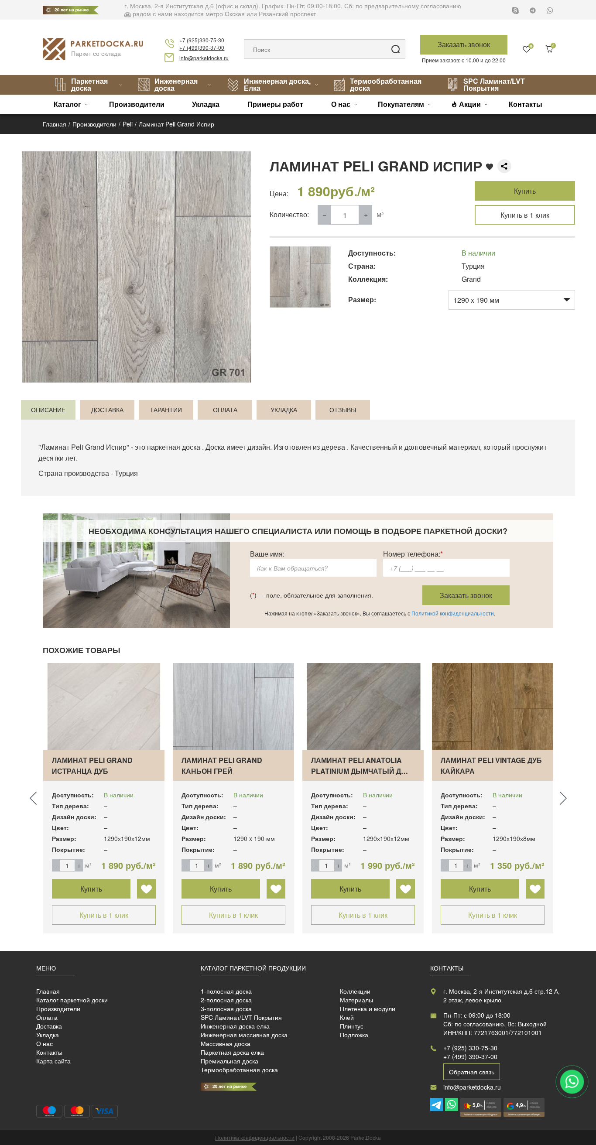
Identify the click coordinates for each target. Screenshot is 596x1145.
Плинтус (351, 1026)
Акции (470, 104)
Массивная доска (225, 1043)
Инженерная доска (176, 84)
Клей (347, 1017)
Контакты (525, 104)
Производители (136, 104)
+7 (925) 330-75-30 (470, 1047)
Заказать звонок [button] (464, 44)
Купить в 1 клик (524, 215)
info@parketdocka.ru (204, 58)
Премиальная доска (229, 1060)
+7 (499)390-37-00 (201, 47)
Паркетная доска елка (232, 1052)
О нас (340, 104)
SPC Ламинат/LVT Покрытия (494, 84)
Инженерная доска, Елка (277, 84)
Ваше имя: (267, 554)
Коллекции (355, 991)
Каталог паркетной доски (72, 999)
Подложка (354, 1034)
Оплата (47, 1017)
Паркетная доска (89, 84)
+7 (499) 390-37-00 (470, 1056)
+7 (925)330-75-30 (201, 40)
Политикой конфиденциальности (452, 613)
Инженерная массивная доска (244, 1034)
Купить (525, 191)
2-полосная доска (226, 999)
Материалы (356, 999)
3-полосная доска (226, 1008)
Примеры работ (275, 104)
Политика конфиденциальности (255, 1137)
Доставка (49, 1026)
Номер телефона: (413, 554)
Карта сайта (53, 1060)
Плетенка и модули (367, 1008)
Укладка (205, 104)
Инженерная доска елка (235, 1026)
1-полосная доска (226, 991)
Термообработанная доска (385, 84)
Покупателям (401, 104)
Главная (48, 991)
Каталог (67, 104)
